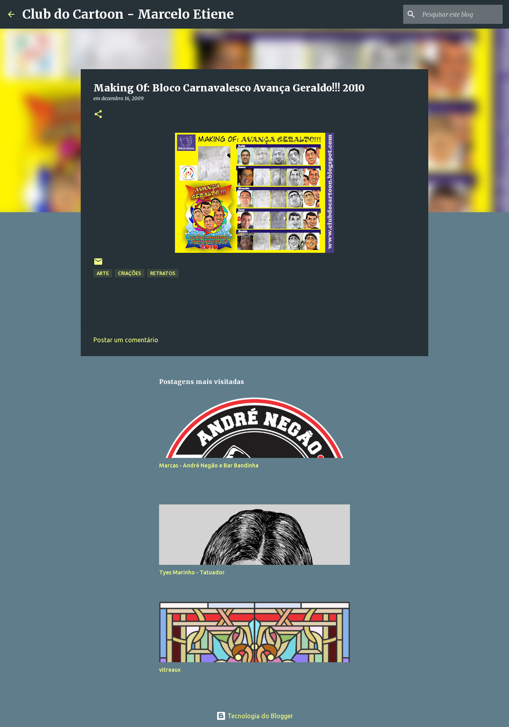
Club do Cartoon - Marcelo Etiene (128, 14)
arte (103, 273)
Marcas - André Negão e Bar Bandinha (208, 465)
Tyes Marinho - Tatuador (192, 572)
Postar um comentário (125, 339)
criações (129, 273)
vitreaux (170, 670)
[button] (98, 114)
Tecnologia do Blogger (259, 715)
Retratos (162, 273)
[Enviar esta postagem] (98, 264)
